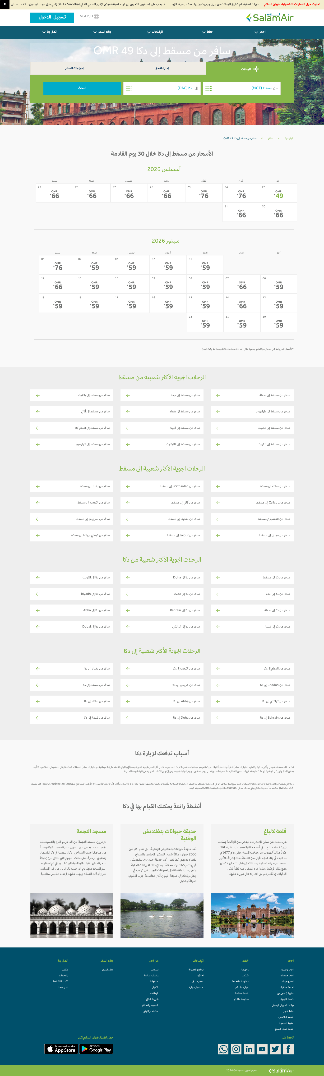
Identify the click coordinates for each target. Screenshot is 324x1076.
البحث (82, 88)
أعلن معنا (63, 987)
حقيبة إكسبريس (285, 993)
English (86, 16)
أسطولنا (154, 981)
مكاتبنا (65, 970)
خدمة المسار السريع (284, 1029)
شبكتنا (245, 975)
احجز (262, 32)
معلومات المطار (241, 999)
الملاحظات (63, 975)
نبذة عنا (154, 970)
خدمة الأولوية (287, 999)
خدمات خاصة (242, 993)
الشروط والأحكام (150, 1005)
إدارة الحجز (162, 68)
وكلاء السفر (104, 32)
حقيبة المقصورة (286, 1023)
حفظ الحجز (288, 1011)
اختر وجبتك (288, 981)
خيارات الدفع (242, 987)
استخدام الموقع (150, 1011)
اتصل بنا (52, 32)
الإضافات (157, 32)
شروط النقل (152, 999)
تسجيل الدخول (52, 17)
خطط (210, 32)
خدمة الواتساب (286, 1017)
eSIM (201, 975)
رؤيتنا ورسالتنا (151, 975)
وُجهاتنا (245, 970)
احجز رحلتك (287, 970)
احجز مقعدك (287, 975)
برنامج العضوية (196, 970)
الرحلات (246, 69)
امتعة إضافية (287, 987)
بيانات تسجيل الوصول (283, 1005)
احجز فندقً (198, 981)
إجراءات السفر (74, 68)
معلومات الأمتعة (240, 981)
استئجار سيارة (196, 987)
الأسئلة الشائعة (60, 981)
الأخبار (155, 987)
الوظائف (154, 993)
